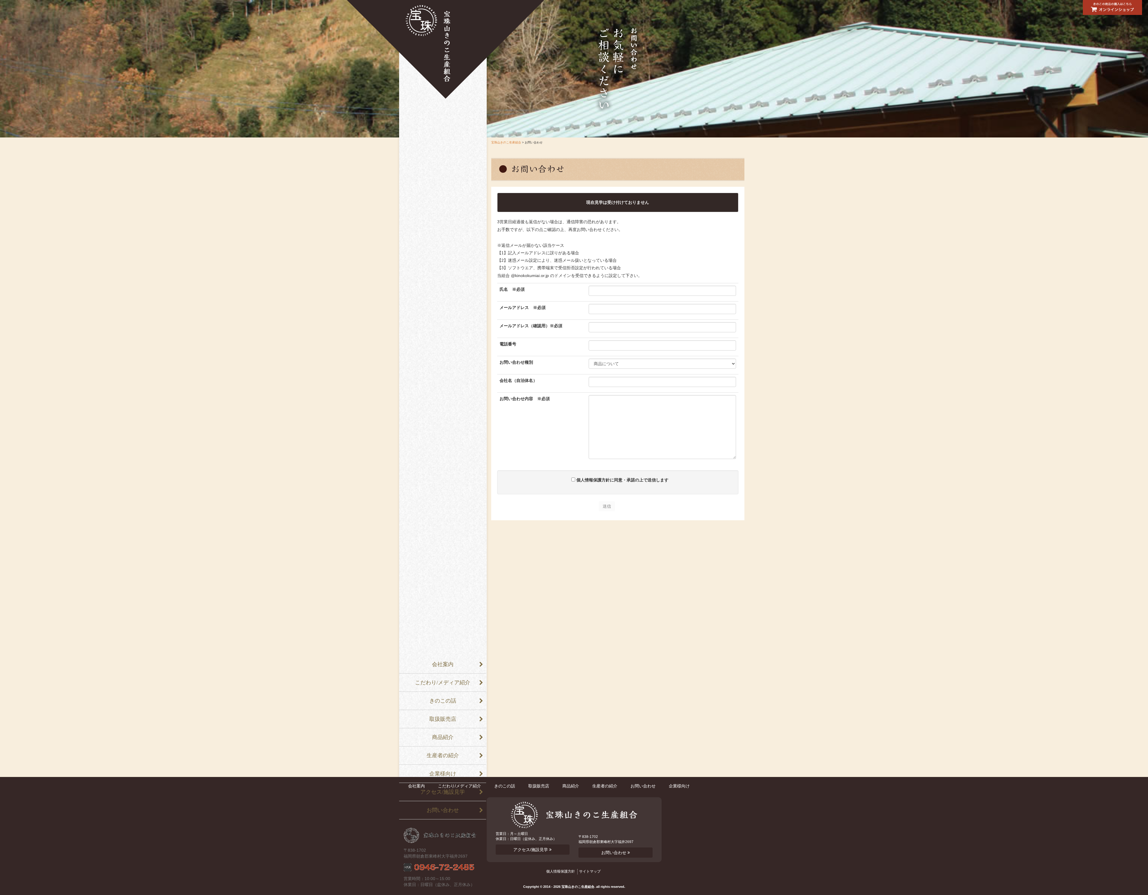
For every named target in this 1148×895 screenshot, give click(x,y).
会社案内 (443, 664)
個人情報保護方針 (560, 871)
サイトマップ (590, 871)
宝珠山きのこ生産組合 (445, 49)
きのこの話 (442, 701)
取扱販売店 (442, 719)
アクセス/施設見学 (442, 792)
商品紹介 (443, 737)
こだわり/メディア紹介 (442, 683)
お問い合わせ (443, 810)
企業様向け (442, 774)
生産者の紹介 (443, 755)
